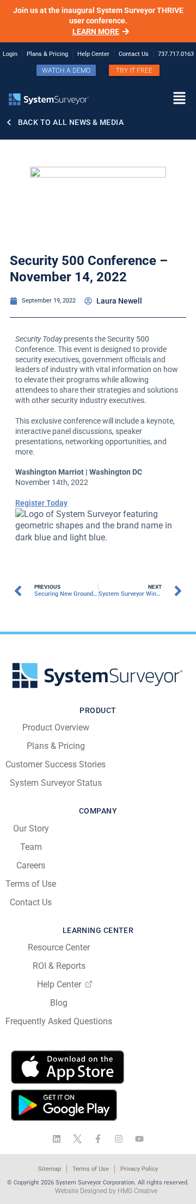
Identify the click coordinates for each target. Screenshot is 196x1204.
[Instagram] (118, 1138)
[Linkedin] (56, 1138)
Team (31, 847)
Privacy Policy (139, 1169)
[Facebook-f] (98, 1138)
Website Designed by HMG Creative (106, 1191)
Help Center (59, 984)
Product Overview (55, 727)
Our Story (31, 828)
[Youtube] (139, 1138)
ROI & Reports (59, 966)
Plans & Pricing (56, 746)
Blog (59, 1003)
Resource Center (59, 947)
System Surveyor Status (56, 783)
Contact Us (31, 902)
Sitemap (49, 1169)
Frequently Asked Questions (58, 1021)
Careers (30, 865)
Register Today (41, 503)
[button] (147, 99)
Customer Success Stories (55, 764)
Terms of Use (30, 884)
